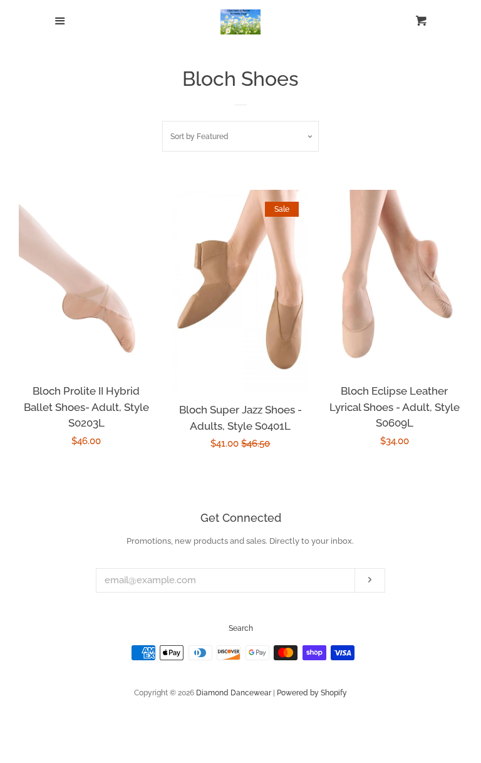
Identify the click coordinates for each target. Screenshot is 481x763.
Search (241, 628)
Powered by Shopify (312, 692)
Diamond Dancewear (233, 692)
